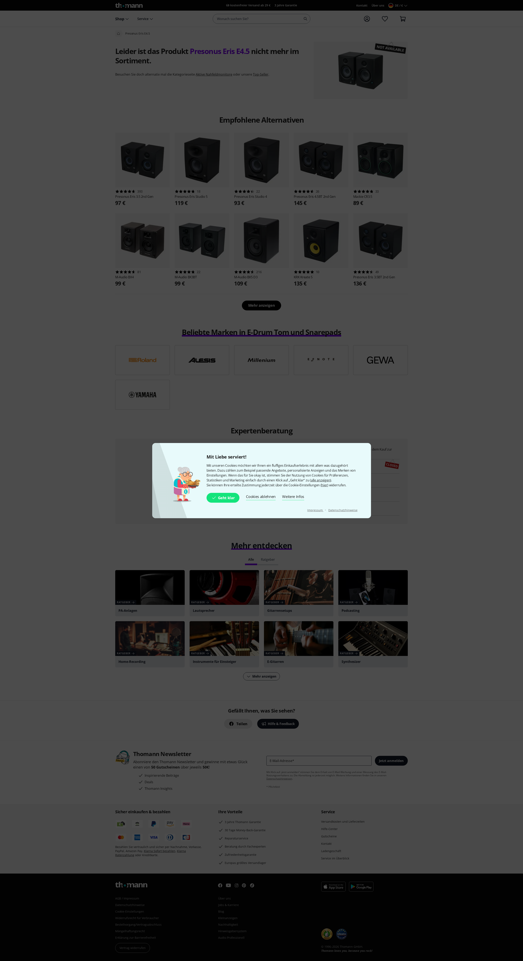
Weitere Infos (293, 496)
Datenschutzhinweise (342, 510)
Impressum (315, 510)
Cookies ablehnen (261, 496)
